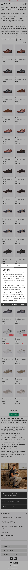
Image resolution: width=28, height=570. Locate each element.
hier (18, 294)
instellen (23, 304)
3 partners (5, 280)
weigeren (14, 304)
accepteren (5, 304)
